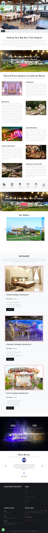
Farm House (27, 499)
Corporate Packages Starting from (18, 344)
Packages (35, 2)
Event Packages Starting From (17, 393)
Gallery (39, 2)
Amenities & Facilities (29, 496)
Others (17, 3)
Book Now (24, 64)
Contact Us (23, 3)
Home (17, 2)
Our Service (28, 2)
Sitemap (34, 531)
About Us (22, 2)
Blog (26, 503)
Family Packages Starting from (17, 295)
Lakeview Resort (13, 487)
